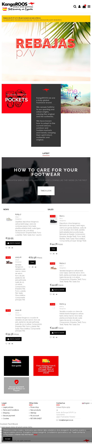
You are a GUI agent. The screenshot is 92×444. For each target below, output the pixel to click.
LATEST (46, 153)
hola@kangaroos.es (66, 420)
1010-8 (18, 310)
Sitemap (33, 413)
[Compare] (10, 248)
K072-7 (63, 263)
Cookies (6, 418)
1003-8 (18, 257)
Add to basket (15, 243)
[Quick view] (12, 248)
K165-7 (18, 214)
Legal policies (8, 407)
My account (34, 416)
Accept (7, 439)
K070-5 (63, 304)
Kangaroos (18, 219)
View (32, 262)
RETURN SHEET (36, 418)
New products (35, 410)
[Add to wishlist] (7, 248)
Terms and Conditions (11, 410)
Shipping (6, 413)
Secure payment (9, 416)
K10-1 (62, 216)
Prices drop (34, 407)
